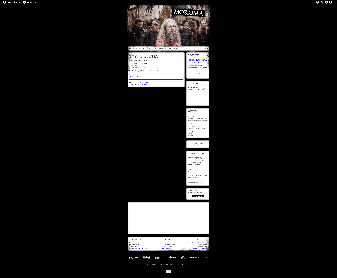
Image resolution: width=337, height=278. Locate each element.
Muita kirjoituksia (149, 60)
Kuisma (141, 60)
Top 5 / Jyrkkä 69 (144, 84)
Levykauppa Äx (31, 2)
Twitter (326, 2)
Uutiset (131, 48)
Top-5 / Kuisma (143, 56)
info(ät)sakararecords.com (168, 248)
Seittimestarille (197, 177)
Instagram (317, 2)
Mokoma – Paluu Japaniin (147, 82)
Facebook (330, 2)
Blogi (165, 48)
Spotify (18, 2)
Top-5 (157, 60)
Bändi (149, 48)
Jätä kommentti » (134, 76)
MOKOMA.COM (168, 24)
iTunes (8, 2)
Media (161, 48)
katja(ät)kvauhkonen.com (200, 248)
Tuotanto (155, 48)
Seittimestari (201, 59)
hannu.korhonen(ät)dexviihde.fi (138, 248)
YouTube (322, 2)
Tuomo (200, 65)
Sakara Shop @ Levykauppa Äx (197, 89)
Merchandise (173, 48)
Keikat (144, 48)
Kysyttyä (138, 48)
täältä (201, 182)
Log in (206, 48)
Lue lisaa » (191, 123)
